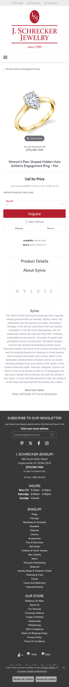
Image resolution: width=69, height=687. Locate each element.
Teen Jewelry (34, 554)
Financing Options (34, 612)
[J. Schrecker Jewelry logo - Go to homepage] (34, 29)
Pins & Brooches (34, 542)
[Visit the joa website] (21, 654)
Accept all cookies (46, 679)
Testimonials (34, 621)
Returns (50, 228)
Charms (34, 534)
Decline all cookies (23, 679)
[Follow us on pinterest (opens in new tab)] (22, 443)
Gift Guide (25, 393)
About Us (34, 604)
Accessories (34, 538)
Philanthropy (34, 625)
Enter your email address (34, 428)
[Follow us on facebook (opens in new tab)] (39, 443)
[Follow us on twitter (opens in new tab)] (30, 443)
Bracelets (34, 526)
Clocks (34, 578)
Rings (15, 393)
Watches (34, 530)
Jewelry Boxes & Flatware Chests (35, 570)
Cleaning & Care (34, 574)
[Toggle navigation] (5, 57)
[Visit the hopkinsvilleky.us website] (32, 654)
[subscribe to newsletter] (51, 435)
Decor (34, 558)
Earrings (34, 518)
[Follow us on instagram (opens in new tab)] (46, 443)
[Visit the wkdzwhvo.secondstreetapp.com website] (46, 654)
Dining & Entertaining (35, 562)
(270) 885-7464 (34, 150)
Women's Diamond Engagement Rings (23, 68)
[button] (17, 3)
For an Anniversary (47, 393)
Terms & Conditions (34, 641)
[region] (34, 111)
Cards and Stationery (35, 582)
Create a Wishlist (34, 617)
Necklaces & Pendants (34, 522)
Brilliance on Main (34, 600)
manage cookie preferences (32, 671)
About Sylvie (34, 270)
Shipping (19, 228)
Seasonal (34, 566)
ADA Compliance (34, 629)
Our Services (34, 608)
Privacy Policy (34, 637)
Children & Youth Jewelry (34, 550)
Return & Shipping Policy (34, 633)
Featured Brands (34, 586)
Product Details (34, 261)
